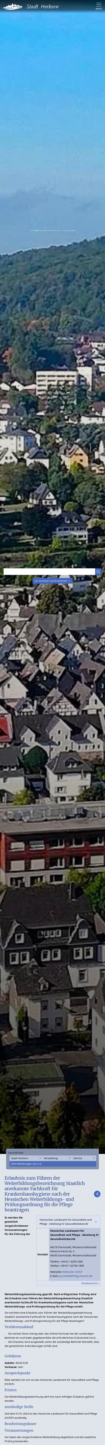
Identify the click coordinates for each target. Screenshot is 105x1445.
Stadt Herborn (19, 1158)
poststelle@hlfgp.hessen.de (75, 1276)
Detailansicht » (90, 1283)
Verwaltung (51, 1158)
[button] (98, 571)
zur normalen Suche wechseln (51, 580)
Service (77, 1158)
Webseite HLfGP (72, 1272)
